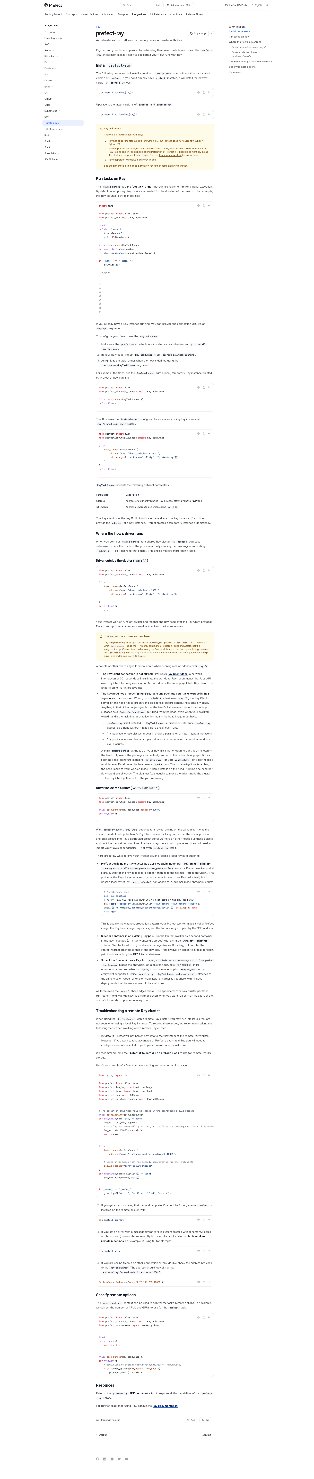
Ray (98, 50)
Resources (235, 72)
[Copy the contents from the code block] (204, 92)
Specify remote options (242, 66)
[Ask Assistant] (209, 92)
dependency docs (120, 642)
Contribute (176, 14)
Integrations (139, 14)
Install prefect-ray (239, 31)
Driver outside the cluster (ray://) (249, 47)
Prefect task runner (140, 186)
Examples (122, 14)
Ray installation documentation (131, 165)
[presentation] (157, 902)
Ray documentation (170, 155)
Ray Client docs (178, 674)
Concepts (71, 14)
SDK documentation (142, 1393)
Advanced (107, 14)
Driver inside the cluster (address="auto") (245, 54)
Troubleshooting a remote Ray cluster (250, 61)
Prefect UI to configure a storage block (154, 1053)
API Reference (158, 14)
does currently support (187, 140)
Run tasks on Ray (239, 36)
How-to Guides (89, 14)
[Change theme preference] (267, 5)
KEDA (136, 954)
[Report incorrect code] (198, 92)
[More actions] (211, 33)
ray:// (195, 500)
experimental (125, 140)
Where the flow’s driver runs (245, 41)
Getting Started (53, 14)
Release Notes (194, 14)
